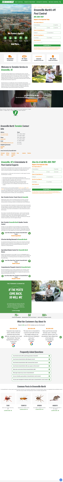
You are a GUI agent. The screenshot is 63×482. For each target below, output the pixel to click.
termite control (21, 187)
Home (8, 2)
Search (60, 2)
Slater (2, 154)
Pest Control (19, 2)
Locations (40, 7)
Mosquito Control (42, 2)
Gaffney (7, 153)
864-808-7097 (39, 17)
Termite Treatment (29, 2)
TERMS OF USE (52, 47)
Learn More (15, 310)
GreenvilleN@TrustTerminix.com (7, 142)
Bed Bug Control (54, 2)
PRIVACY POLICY (57, 47)
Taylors (7, 154)
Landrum (24, 153)
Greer (18, 153)
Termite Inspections (16, 235)
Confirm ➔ (47, 45)
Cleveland (3, 153)
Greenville (13, 153)
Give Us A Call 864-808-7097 (44, 161)
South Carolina (47, 7)
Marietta (29, 153)
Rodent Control (15, 263)
